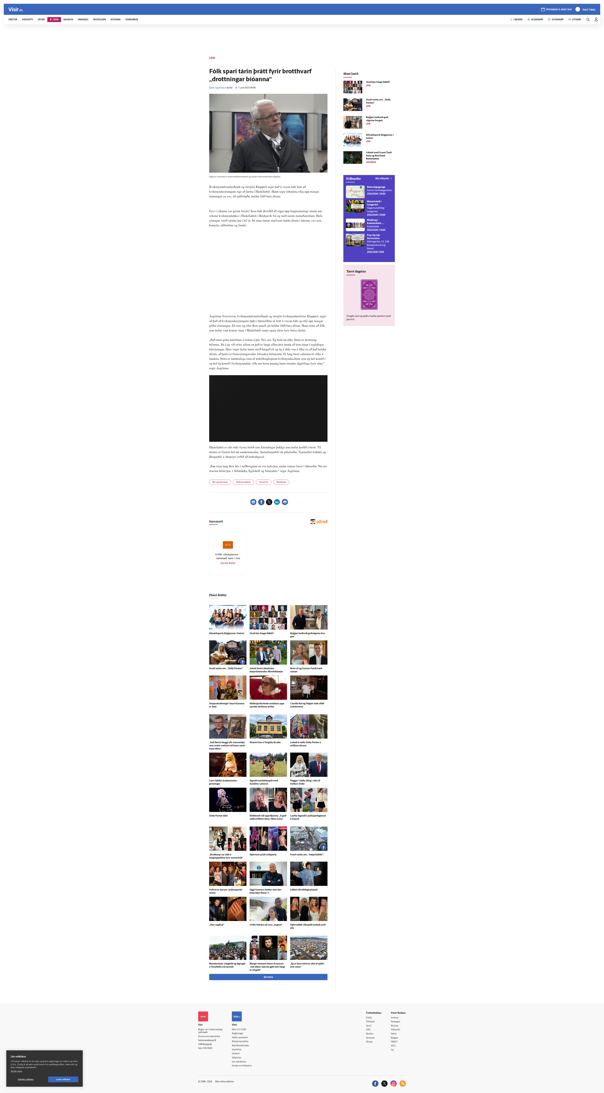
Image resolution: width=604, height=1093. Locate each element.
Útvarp (369, 1042)
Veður (394, 1034)
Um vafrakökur (239, 1062)
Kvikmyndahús (243, 482)
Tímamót (263, 482)
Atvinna (394, 1026)
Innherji (395, 1018)
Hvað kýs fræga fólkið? (262, 633)
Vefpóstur (236, 1058)
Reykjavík (281, 482)
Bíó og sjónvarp (220, 482)
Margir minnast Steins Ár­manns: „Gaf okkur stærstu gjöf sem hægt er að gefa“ (267, 967)
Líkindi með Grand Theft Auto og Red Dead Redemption (379, 156)
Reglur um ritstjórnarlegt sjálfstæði (210, 1031)
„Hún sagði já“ (216, 925)
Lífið (368, 1030)
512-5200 (241, 1029)
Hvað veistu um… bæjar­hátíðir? (306, 855)
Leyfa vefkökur (63, 1079)
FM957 (394, 1042)
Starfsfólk (236, 1050)
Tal (392, 1050)
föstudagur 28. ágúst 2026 (559, 9)
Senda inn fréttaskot (242, 1066)
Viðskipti (370, 1022)
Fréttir (369, 1018)
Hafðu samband (239, 1038)
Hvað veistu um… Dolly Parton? (226, 668)
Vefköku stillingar (26, 1079)
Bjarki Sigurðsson (217, 88)
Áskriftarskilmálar (240, 1046)
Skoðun (370, 1034)
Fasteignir (395, 1022)
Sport (368, 1026)
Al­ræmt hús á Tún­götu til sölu (265, 742)
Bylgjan (394, 1038)
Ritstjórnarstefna (240, 1041)
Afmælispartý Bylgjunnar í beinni (226, 633)
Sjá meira (268, 977)
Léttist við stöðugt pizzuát (303, 890)
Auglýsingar (237, 1033)
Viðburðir (395, 1030)
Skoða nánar (16, 1071)
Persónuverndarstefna (209, 1036)
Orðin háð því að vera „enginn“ (266, 925)
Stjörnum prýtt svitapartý (263, 855)
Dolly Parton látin (218, 816)
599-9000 (207, 1048)
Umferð (236, 1054)
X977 (393, 1046)
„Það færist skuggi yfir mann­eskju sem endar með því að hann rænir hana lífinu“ (227, 745)
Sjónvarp (370, 1038)
